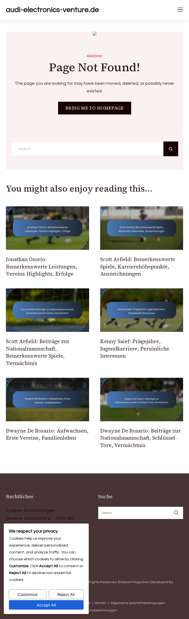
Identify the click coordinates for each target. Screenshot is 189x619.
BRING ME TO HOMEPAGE (94, 108)
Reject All (66, 594)
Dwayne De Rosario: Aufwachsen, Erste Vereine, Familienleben (47, 434)
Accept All (46, 605)
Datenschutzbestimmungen (95, 610)
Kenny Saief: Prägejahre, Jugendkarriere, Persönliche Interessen (134, 348)
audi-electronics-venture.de (52, 10)
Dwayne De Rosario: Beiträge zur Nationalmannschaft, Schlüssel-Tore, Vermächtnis (140, 438)
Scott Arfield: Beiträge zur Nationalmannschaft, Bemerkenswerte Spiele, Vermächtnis (37, 352)
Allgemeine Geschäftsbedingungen (137, 603)
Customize (27, 594)
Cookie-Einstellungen (30, 510)
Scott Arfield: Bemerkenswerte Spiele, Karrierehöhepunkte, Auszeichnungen (137, 266)
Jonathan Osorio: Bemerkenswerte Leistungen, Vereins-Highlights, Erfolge (41, 266)
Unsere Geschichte (28, 518)
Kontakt (65, 518)
